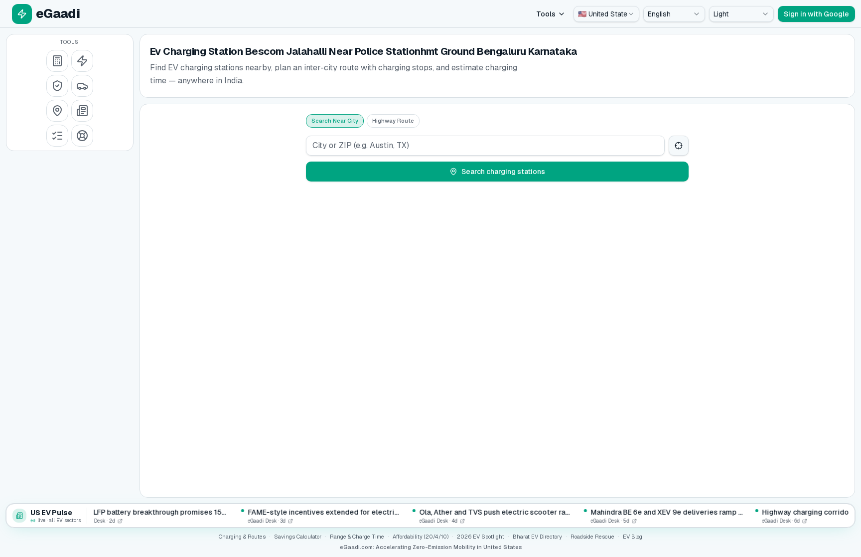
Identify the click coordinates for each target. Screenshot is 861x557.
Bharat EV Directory (537, 536)
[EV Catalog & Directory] (57, 136)
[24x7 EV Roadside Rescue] (82, 136)
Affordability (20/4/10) (420, 536)
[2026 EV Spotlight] (82, 86)
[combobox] (606, 14)
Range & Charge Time (357, 536)
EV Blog (632, 536)
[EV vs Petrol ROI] (57, 61)
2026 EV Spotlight (480, 536)
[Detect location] (679, 146)
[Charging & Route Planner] (57, 111)
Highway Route (393, 120)
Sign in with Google (816, 13)
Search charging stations (503, 171)
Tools (546, 13)
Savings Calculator (297, 536)
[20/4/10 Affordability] (57, 86)
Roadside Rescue (592, 536)
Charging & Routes (242, 536)
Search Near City (334, 120)
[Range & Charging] (82, 61)
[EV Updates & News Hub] (82, 111)
